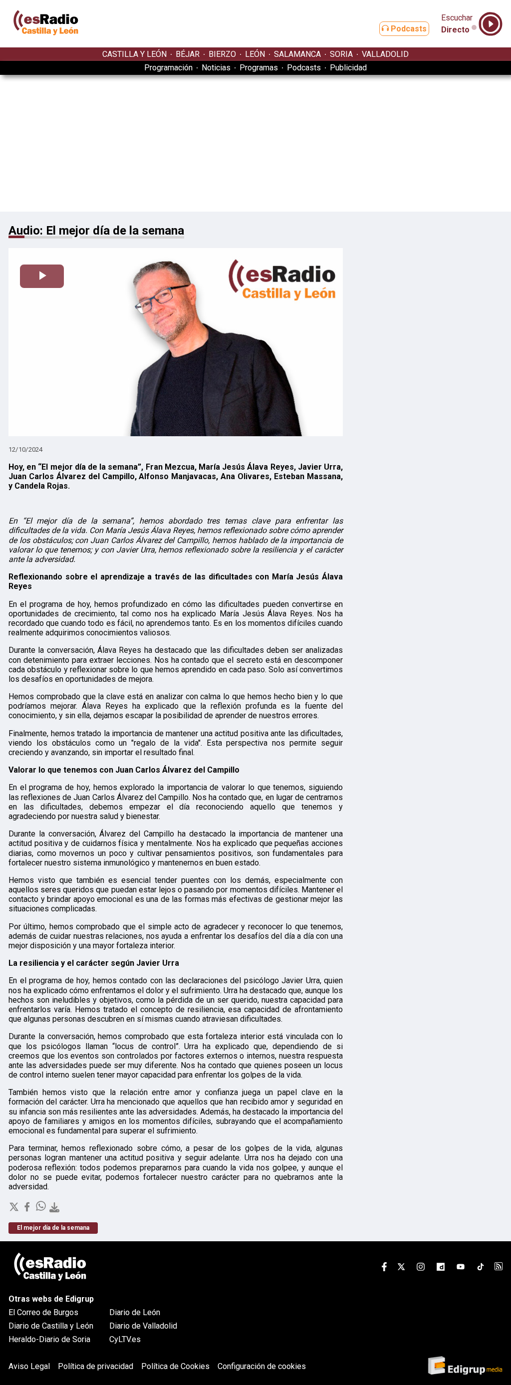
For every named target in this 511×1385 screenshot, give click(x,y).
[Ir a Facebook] (384, 1268)
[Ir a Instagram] (421, 1268)
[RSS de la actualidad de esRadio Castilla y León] (499, 1267)
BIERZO (222, 54)
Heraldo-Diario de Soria (49, 1339)
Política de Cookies (175, 1366)
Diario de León (134, 1312)
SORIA (341, 54)
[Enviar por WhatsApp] (41, 1209)
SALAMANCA (297, 54)
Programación (168, 67)
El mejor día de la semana (53, 1227)
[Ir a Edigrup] (465, 1366)
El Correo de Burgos (43, 1312)
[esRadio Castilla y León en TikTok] (481, 1268)
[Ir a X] (401, 1268)
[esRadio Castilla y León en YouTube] (461, 1268)
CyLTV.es (125, 1339)
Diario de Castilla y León (50, 1326)
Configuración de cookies (262, 1366)
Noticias (216, 67)
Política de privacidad (95, 1366)
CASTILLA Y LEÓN (134, 54)
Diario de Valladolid (143, 1326)
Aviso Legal (29, 1366)
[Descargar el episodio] (54, 1208)
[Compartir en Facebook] (27, 1209)
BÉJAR (188, 54)
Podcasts (408, 28)
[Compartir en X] (14, 1209)
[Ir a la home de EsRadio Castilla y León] (45, 42)
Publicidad (348, 67)
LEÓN (255, 54)
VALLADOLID (385, 54)
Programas (259, 67)
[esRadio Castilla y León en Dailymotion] (441, 1268)
